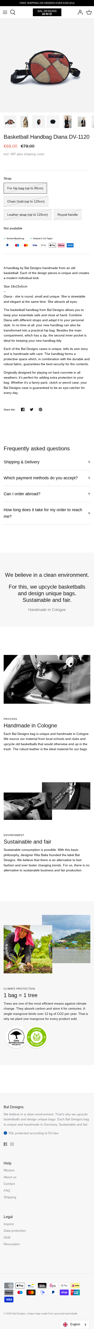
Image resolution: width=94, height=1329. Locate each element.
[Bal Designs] (47, 12)
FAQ (7, 1190)
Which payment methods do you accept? (41, 478)
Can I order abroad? (22, 494)
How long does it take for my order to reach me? (43, 513)
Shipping (10, 1197)
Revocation (12, 1244)
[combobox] (74, 1324)
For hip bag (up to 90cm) (25, 188)
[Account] (79, 12)
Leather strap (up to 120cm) (27, 214)
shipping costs (34, 154)
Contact (9, 1183)
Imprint (9, 1224)
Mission (9, 1170)
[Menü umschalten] (5, 12)
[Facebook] (5, 1144)
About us (10, 1177)
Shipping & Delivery (21, 462)
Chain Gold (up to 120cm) (26, 201)
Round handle (67, 214)
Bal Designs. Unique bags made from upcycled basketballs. (45, 1313)
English (75, 1324)
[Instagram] (12, 1144)
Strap (7, 178)
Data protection (15, 1230)
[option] (47, 66)
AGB (7, 1237)
